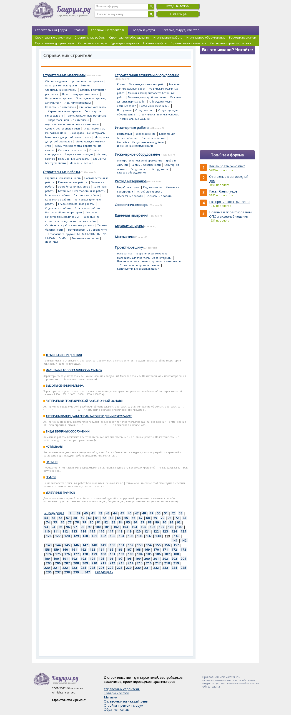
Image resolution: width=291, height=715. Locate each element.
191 (65, 558)
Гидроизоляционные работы (76, 203)
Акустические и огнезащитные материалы (72, 124)
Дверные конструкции (79, 154)
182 (121, 554)
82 (106, 522)
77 (70, 522)
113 (74, 531)
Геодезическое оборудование (150, 169)
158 (47, 549)
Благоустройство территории (63, 212)
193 (83, 558)
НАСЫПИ (52, 462)
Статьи (79, 30)
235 (183, 568)
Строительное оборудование (129, 37)
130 (85, 536)
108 (170, 527)
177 (76, 554)
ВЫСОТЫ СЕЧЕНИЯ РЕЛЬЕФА (65, 386)
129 (76, 536)
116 (101, 531)
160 (65, 549)
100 (98, 527)
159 (56, 549)
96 (68, 527)
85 (128, 522)
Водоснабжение (145, 133)
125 (183, 531)
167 (129, 549)
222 (65, 568)
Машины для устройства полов (147, 97)
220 (47, 568)
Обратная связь (116, 709)
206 (58, 563)
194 (92, 558)
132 (103, 536)
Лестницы (51, 241)
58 (75, 518)
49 (151, 513)
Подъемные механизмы (154, 105)
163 (92, 549)
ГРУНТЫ (51, 477)
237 (58, 572)
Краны (121, 84)
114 (83, 531)
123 (165, 531)
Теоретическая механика (151, 253)
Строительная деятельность (63, 178)
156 (167, 545)
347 (87, 572)
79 (84, 522)
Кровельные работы (58, 199)
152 (130, 545)
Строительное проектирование (140, 265)
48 (144, 513)
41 (93, 513)
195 (101, 558)
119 (129, 531)
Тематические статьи (85, 238)
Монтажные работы (57, 195)
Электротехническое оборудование (139, 160)
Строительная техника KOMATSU (159, 114)
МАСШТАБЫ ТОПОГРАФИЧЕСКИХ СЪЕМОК (74, 370)
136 (140, 536)
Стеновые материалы (92, 107)
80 (91, 522)
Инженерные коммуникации (135, 145)
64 (119, 518)
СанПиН (63, 238)
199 (138, 558)
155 (158, 545)
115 (92, 531)
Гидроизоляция (152, 187)
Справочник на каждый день (126, 701)
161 (74, 549)
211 (103, 563)
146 (76, 545)
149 (103, 545)
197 (120, 558)
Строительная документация (54, 43)
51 (166, 513)
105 (143, 527)
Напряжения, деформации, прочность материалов (149, 261)
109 (180, 527)
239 (76, 572)
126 (49, 536)
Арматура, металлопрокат (61, 85)
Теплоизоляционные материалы (87, 115)
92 (179, 522)
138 (158, 536)
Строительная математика (188, 43)
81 (99, 522)
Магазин (110, 697)
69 (155, 518)
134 (121, 536)
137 (149, 536)
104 (134, 527)
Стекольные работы (87, 208)
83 (113, 522)
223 (74, 568)
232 (156, 568)
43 (108, 513)
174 (49, 554)
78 (77, 522)
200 (147, 558)
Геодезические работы (73, 182)
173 (183, 549)
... (74, 513)
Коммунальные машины (135, 118)
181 (112, 554)
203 (174, 558)
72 (177, 518)
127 (58, 536)
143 (49, 545)
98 (82, 527)
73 (184, 518)
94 (53, 527)
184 (140, 554)
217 (158, 563)
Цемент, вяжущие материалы (80, 94)
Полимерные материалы (73, 158)
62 (104, 518)
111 (56, 531)
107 (161, 527)
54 (46, 518)
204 (183, 558)
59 (82, 518)
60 (90, 518)
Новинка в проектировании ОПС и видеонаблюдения (230, 214)
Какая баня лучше (223, 191)
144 (58, 545)
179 (94, 554)
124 (174, 531)
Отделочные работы (58, 208)
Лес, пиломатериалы (78, 102)
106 (152, 527)
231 (147, 568)
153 (140, 545)
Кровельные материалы (60, 107)
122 (156, 531)
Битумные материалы (58, 98)
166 (120, 549)
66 (133, 518)
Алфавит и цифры (155, 43)
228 (120, 568)
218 (167, 563)
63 (111, 518)
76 (62, 522)
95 (61, 527)
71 (170, 518)
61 (97, 518)
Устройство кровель (149, 191)
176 (67, 554)
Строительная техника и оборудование (147, 75)
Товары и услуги (143, 30)
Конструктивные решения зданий (138, 268)
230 (138, 568)
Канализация (167, 133)
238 (67, 572)
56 (61, 518)
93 (46, 527)
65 (126, 518)
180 (103, 554)
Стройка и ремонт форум (123, 705)
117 (110, 531)
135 (130, 536)
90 (164, 522)
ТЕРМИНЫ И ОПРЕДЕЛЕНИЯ (64, 355)
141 (175, 540)
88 (150, 522)
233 (165, 568)
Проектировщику (129, 247)
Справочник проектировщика (230, 43)
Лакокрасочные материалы (88, 132)
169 (147, 549)
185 (149, 554)
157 (176, 545)
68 (148, 518)
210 (94, 563)
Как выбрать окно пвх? (227, 166)
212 (112, 563)
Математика (125, 236)
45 (122, 513)
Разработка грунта (128, 187)
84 (121, 522)
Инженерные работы (168, 37)
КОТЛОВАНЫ (54, 447)
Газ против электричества (229, 202)
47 (137, 513)
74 (48, 522)
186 (158, 554)
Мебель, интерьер (81, 163)
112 (65, 531)
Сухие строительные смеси (62, 128)
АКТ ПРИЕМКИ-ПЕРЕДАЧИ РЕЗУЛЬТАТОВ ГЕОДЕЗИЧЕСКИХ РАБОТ (89, 416)
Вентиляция (124, 133)
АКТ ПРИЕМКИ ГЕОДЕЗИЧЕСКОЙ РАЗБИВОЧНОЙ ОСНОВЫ (84, 401)
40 (86, 513)
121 (147, 531)
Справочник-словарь (92, 43)
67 (141, 518)
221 (56, 568)
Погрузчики (124, 110)
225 (92, 568)
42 (100, 513)
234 (174, 568)
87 (142, 522)
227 (110, 568)
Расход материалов (242, 37)
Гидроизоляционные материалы (68, 120)
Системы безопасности (146, 164)
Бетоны (85, 85)
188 (176, 554)
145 (67, 545)
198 (129, 558)
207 (67, 563)
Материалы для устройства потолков (68, 137)
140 (176, 536)
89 (157, 522)
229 (129, 568)
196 (110, 558)
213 (121, 563)
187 (167, 554)
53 (180, 513)
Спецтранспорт (145, 110)
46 (129, 513)
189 (47, 558)
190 (56, 558)
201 (156, 558)
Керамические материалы (64, 111)
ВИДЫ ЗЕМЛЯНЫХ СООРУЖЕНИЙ (68, 431)
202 (165, 558)
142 (184, 540)
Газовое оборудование (131, 172)
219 (176, 563)
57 (68, 518)
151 (121, 545)
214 (130, 563)
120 (138, 531)
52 (173, 513)
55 (53, 518)
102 (116, 527)
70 (162, 518)
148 (94, 545)
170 (156, 549)
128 (67, 536)
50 (159, 513)
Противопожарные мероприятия (87, 229)
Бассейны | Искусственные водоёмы (140, 142)
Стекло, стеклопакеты (72, 150)
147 (85, 545)
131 (94, 536)
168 (138, 549)
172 (174, 549)
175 (58, 554)
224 (83, 568)
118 (120, 531)
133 (112, 536)
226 (101, 568)
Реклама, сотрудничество (180, 30)
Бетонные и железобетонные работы (81, 191)
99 (90, 527)
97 (75, 527)
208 (76, 563)
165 (110, 549)
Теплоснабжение (127, 138)
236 (49, 572)
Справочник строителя (108, 30)
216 (149, 563)
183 (130, 554)
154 (149, 545)
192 (74, 558)
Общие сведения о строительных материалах (74, 81)
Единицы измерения (125, 43)
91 (171, 522)
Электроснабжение (154, 138)
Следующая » (104, 572)
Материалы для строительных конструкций (144, 257)
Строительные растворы (60, 89)
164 (101, 549)
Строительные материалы (53, 37)
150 (112, 545)
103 (125, 527)
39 (78, 513)
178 (85, 554)
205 (49, 563)
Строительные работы (90, 37)
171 (165, 549)
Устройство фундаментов (74, 186)
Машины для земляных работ (147, 84)
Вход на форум (178, 6)
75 (55, 522)
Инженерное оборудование (205, 37)
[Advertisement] (115, 312)
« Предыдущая (54, 513)
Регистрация (178, 14)
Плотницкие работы (86, 195)
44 (115, 513)
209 (85, 563)
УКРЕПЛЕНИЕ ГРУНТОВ (60, 493)
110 (47, 531)
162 (83, 549)
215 (140, 563)
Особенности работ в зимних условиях (69, 225)
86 (135, 522)
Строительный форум (51, 30)
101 (107, 527)
